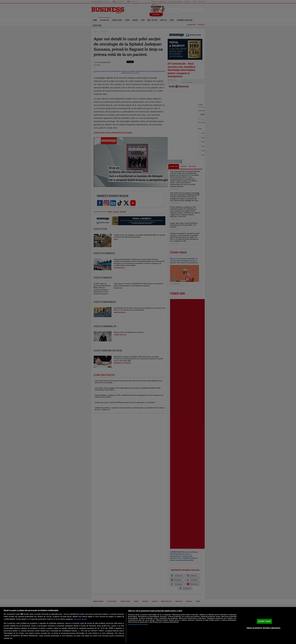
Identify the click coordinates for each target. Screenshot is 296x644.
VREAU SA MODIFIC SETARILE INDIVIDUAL (264, 628)
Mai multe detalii (80, 619)
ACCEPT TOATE (264, 621)
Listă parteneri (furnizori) (138, 624)
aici (79, 631)
